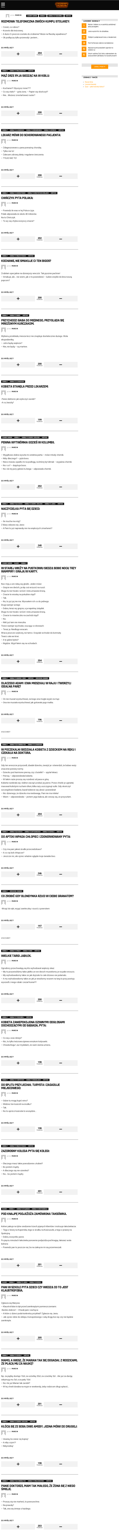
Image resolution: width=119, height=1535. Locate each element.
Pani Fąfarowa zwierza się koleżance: (101, 43)
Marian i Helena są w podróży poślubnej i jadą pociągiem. (102, 25)
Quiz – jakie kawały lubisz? (94, 87)
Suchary (6, 732)
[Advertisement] (100, 107)
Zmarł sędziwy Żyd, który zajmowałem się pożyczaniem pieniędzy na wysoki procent (102, 55)
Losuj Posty (99, 67)
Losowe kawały (90, 84)
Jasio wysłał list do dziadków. (98, 31)
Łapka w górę (18, 54)
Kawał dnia (89, 82)
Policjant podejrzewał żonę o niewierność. (102, 37)
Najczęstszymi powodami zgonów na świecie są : (100, 49)
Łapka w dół (61, 54)
